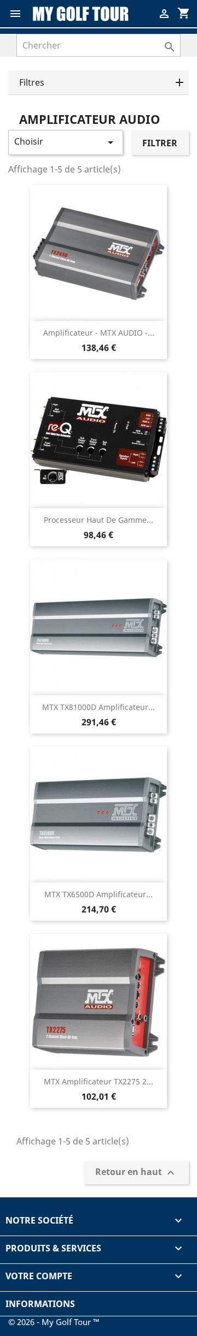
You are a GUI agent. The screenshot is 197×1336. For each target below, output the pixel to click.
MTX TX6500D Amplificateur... (98, 894)
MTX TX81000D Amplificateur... (98, 707)
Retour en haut (136, 1173)
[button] (98, 82)
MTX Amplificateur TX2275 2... (98, 1081)
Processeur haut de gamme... (98, 520)
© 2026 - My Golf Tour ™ (54, 1321)
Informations (40, 1304)
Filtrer (159, 143)
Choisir (65, 142)
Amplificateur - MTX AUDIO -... (98, 332)
